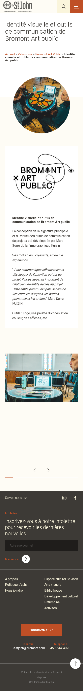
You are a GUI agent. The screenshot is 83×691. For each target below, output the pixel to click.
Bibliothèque (53, 590)
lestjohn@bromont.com (29, 648)
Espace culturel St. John (61, 579)
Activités (50, 608)
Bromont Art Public (48, 54)
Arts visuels (52, 585)
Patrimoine (25, 54)
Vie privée (41, 677)
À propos (11, 579)
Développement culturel (61, 596)
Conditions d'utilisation (41, 682)
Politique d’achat (16, 585)
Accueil (10, 54)
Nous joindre (14, 590)
